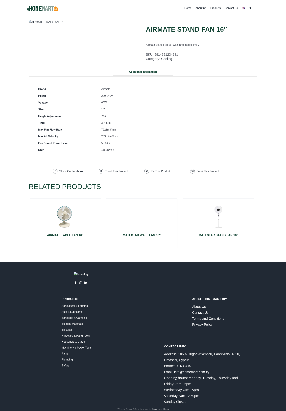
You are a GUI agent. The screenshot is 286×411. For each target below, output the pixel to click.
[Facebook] (75, 282)
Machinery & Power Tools (77, 347)
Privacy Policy (202, 324)
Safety (65, 365)
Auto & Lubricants (72, 311)
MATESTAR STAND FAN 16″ (218, 235)
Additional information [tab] (143, 71)
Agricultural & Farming (75, 305)
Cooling (166, 59)
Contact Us (200, 312)
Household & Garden (74, 341)
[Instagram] (80, 282)
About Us (199, 306)
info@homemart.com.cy (191, 372)
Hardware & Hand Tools (76, 335)
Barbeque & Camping (74, 317)
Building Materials (72, 323)
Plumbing (67, 359)
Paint (65, 353)
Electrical (67, 329)
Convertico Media (160, 409)
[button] (250, 8)
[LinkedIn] (85, 282)
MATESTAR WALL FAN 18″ (142, 235)
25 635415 (183, 366)
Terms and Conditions (208, 318)
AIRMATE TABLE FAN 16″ (65, 235)
